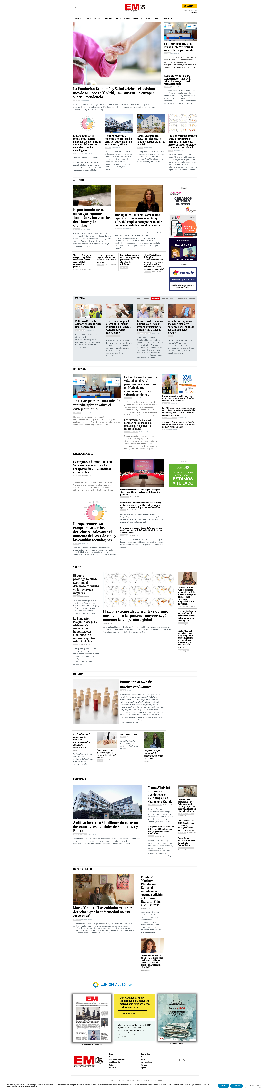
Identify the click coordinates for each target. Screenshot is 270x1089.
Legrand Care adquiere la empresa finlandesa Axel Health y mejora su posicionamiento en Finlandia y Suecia (187, 805)
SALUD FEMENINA (183, 623)
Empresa (107, 147)
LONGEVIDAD (77, 412)
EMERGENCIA (77, 475)
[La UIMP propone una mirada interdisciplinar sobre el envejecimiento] (180, 31)
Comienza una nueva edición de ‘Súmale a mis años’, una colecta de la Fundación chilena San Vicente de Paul (141, 530)
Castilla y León (168, 298)
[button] (75, 8)
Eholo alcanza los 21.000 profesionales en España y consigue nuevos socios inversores (187, 825)
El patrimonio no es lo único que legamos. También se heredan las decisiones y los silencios (92, 217)
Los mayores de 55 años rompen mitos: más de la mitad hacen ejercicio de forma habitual (177, 79)
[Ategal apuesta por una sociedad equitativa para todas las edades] (154, 740)
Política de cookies (125, 1085)
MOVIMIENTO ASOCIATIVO (169, 417)
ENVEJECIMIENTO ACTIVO (131, 431)
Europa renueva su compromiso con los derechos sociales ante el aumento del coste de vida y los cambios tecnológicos (87, 143)
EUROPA (76, 543)
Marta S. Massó (127, 228)
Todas (138, 298)
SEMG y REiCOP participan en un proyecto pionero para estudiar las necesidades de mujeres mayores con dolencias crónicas (186, 638)
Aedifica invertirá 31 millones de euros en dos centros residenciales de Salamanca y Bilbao (118, 140)
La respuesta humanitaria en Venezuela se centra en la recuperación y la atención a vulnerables (92, 467)
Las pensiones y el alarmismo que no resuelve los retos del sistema (106, 754)
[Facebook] (179, 1061)
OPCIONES (250, 1086)
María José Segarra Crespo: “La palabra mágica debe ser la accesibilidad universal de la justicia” (82, 261)
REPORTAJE (77, 229)
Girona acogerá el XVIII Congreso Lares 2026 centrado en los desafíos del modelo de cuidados (178, 398)
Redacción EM (85, 100)
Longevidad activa (128, 734)
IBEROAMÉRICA (125, 497)
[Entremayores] (135, 7)
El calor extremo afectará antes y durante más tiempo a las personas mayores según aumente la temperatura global (182, 141)
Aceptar (223, 1086)
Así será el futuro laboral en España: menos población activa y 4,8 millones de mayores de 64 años (179, 424)
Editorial (129, 690)
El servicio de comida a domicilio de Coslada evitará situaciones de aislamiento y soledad (150, 325)
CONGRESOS (128, 398)
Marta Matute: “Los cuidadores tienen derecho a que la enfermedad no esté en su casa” (102, 912)
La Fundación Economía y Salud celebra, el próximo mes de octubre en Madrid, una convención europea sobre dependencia (114, 93)
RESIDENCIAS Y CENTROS (80, 834)
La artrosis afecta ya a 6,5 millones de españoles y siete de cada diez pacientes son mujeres (187, 616)
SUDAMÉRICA (124, 535)
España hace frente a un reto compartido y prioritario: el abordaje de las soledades (129, 260)
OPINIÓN (123, 736)
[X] (184, 1061)
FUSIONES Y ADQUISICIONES (185, 813)
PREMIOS (151, 836)
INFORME (123, 510)
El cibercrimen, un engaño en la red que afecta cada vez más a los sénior (106, 258)
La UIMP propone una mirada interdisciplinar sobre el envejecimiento (179, 47)
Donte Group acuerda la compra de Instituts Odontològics (186, 842)
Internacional (78, 153)
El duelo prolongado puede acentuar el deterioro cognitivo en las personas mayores (86, 584)
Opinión (75, 750)
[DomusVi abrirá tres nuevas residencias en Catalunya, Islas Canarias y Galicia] (151, 123)
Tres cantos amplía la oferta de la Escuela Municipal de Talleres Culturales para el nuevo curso (118, 326)
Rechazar (236, 1086)
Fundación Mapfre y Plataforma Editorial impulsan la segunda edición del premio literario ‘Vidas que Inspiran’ (152, 891)
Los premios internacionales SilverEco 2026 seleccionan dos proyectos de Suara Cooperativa (161, 830)
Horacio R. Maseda (110, 265)
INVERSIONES (181, 832)
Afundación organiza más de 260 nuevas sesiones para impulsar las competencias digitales (181, 326)
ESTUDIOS (165, 429)
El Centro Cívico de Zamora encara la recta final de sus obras (88, 323)
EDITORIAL (122, 690)
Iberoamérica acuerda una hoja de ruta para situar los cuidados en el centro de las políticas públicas (141, 492)
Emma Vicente (85, 229)
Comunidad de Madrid (186, 298)
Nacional (76, 100)
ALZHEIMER (77, 644)
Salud (170, 150)
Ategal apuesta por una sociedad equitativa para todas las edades (153, 754)
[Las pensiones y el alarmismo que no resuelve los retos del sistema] (107, 740)
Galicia (146, 298)
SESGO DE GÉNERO (183, 650)
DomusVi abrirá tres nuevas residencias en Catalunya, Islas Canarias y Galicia (151, 140)
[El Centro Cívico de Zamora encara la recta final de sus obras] (88, 311)
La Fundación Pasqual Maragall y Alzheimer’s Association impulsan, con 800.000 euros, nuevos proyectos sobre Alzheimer (85, 630)
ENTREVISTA (118, 228)
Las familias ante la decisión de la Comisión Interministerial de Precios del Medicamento (81, 741)
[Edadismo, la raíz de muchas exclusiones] (96, 701)
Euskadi (155, 298)
